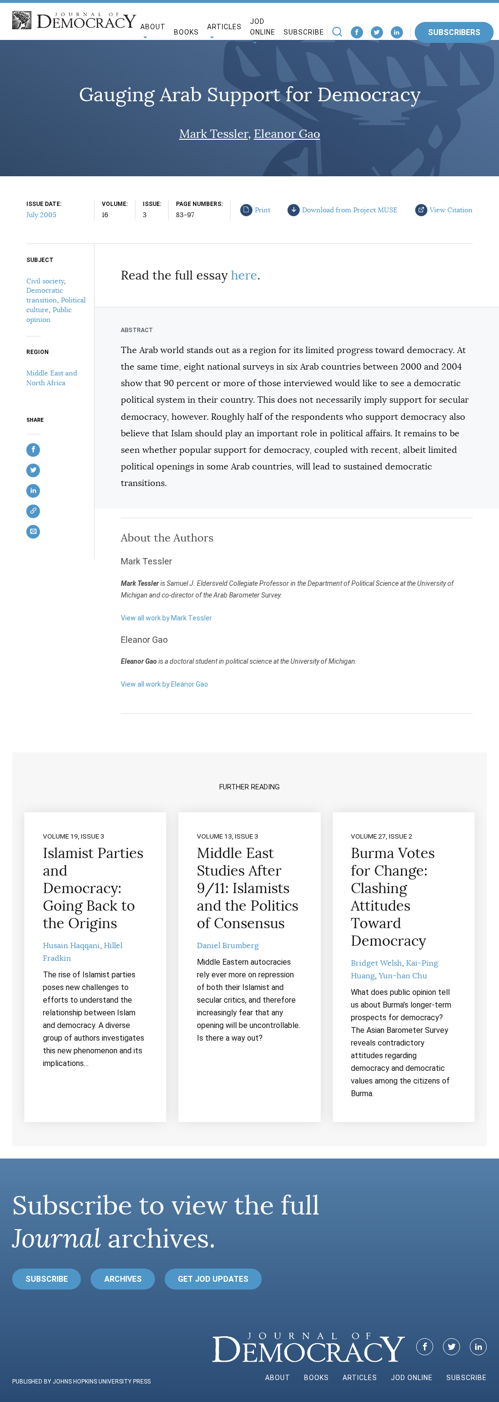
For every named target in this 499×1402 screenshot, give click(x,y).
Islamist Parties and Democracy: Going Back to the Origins (93, 888)
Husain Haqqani (71, 946)
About (277, 1378)
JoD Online (262, 27)
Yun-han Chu (403, 976)
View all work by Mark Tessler (166, 618)
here (244, 275)
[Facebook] (357, 32)
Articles (360, 1378)
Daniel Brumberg (228, 946)
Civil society (45, 281)
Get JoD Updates (213, 1279)
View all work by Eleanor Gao (164, 684)
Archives (123, 1279)
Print (262, 210)
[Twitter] (377, 32)
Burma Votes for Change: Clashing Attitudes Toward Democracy (393, 897)
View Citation (451, 210)
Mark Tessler (213, 134)
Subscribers (454, 32)
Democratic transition (44, 295)
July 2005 (41, 214)
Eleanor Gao (287, 134)
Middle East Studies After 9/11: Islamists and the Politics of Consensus (247, 888)
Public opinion (49, 314)
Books (186, 32)
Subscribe (304, 32)
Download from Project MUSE (350, 210)
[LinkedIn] (397, 32)
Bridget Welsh (376, 963)
